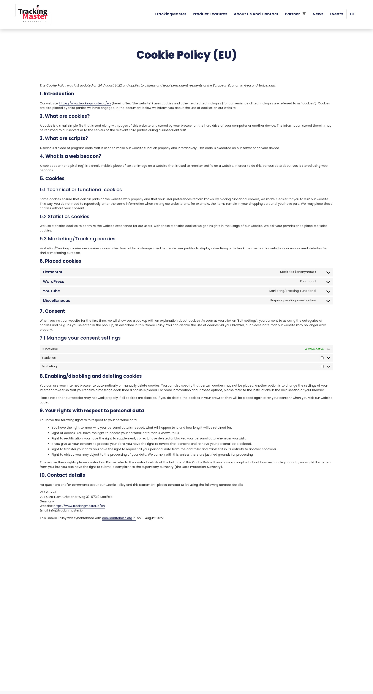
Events (336, 14)
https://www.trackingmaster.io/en (85, 103)
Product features (210, 14)
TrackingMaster (170, 14)
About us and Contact (256, 14)
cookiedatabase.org (117, 518)
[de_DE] (352, 14)
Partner (292, 14)
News (318, 14)
